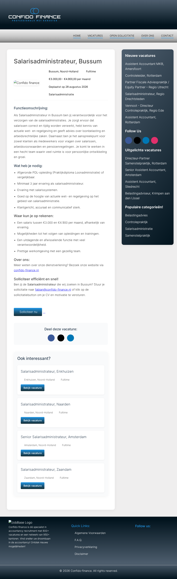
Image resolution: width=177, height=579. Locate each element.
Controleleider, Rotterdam (143, 75)
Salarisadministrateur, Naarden (45, 404)
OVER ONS (147, 35)
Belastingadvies (136, 215)
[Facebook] (128, 140)
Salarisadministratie (139, 229)
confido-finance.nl (26, 270)
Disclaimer (81, 554)
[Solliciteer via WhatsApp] (44, 312)
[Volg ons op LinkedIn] (163, 5)
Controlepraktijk (136, 222)
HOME (77, 35)
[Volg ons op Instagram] (170, 5)
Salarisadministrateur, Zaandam (46, 469)
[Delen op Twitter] (60, 337)
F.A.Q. (78, 540)
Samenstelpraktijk (137, 235)
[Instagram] (154, 140)
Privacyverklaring (86, 547)
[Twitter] (137, 140)
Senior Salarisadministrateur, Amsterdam (53, 437)
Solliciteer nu (28, 312)
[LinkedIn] (145, 140)
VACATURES (95, 35)
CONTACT (167, 35)
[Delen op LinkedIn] (70, 337)
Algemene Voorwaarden (90, 533)
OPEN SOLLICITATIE (122, 35)
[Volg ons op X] (156, 5)
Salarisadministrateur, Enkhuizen (47, 371)
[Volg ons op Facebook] (150, 5)
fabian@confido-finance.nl (53, 289)
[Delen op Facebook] (51, 337)
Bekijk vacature (33, 387)
